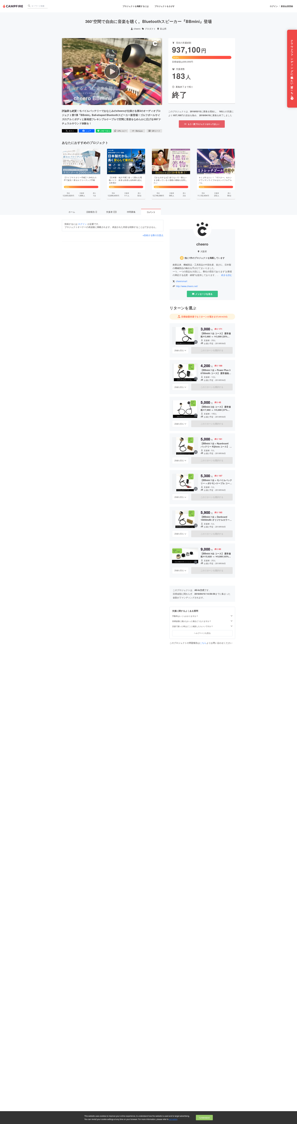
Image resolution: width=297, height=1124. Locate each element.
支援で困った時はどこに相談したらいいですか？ (192, 626)
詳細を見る (179, 350)
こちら (203, 642)
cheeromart (181, 281)
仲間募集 (131, 211)
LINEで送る (105, 130)
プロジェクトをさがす (165, 6)
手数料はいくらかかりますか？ (185, 616)
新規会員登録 (287, 6)
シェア (88, 130)
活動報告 (91, 211)
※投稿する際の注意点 (153, 235)
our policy (173, 1119)
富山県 (163, 28)
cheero (137, 28)
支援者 (111, 211)
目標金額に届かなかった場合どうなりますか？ (191, 621)
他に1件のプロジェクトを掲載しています (205, 257)
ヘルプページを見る (202, 633)
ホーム (72, 211)
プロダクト (150, 28)
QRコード (156, 130)
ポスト (71, 130)
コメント (151, 211)
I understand (204, 1117)
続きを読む (226, 275)
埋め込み (139, 130)
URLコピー (122, 130)
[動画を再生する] (112, 71)
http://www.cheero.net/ (187, 286)
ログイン (274, 6)
